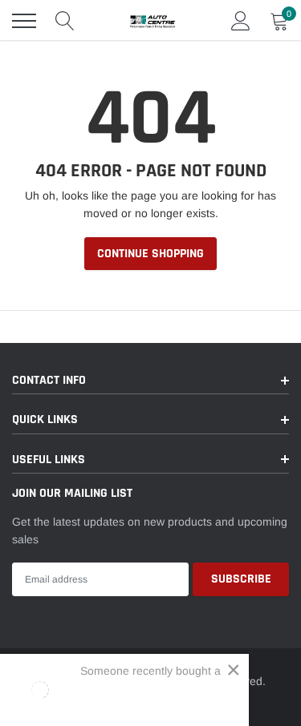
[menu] (24, 21)
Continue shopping (150, 253)
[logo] (152, 21)
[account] (240, 20)
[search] (65, 21)
